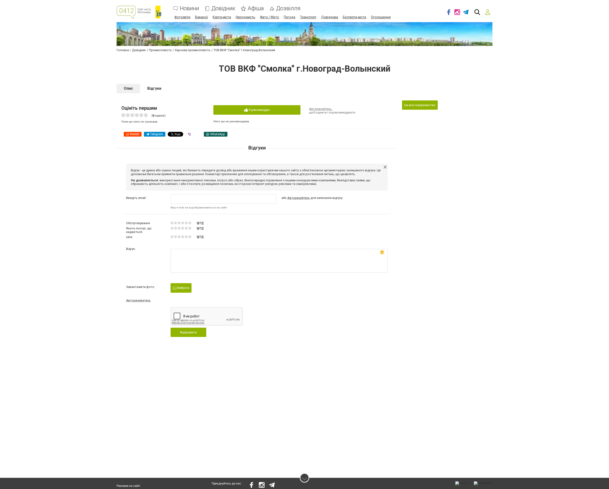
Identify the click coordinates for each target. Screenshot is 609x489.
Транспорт (308, 17)
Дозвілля (288, 8)
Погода (289, 17)
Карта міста (222, 17)
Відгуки (154, 88)
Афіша (256, 8)
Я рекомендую (259, 110)
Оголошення (381, 17)
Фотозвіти (182, 17)
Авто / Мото (269, 17)
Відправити (188, 332)
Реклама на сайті (128, 486)
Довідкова (329, 17)
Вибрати (183, 288)
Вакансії (201, 17)
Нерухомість (245, 17)
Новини (189, 8)
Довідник (223, 8)
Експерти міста (354, 17)
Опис (128, 88)
